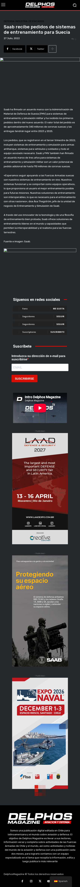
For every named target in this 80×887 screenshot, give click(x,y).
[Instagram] (31, 881)
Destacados (36, 21)
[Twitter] (40, 881)
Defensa (9, 21)
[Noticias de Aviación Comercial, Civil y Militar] (40, 5)
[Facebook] (22, 881)
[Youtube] (48, 881)
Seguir (60, 316)
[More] (52, 49)
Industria (21, 21)
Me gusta (58, 308)
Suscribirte (57, 332)
